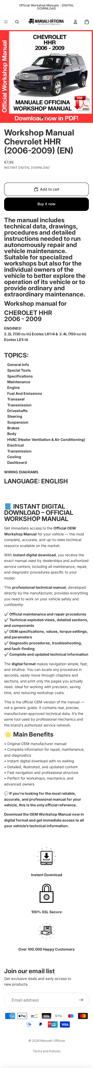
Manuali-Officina (52, 1041)
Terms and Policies (46, 1051)
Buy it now (46, 204)
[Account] (75, 22)
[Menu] (6, 22)
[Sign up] (81, 1000)
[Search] (17, 22)
